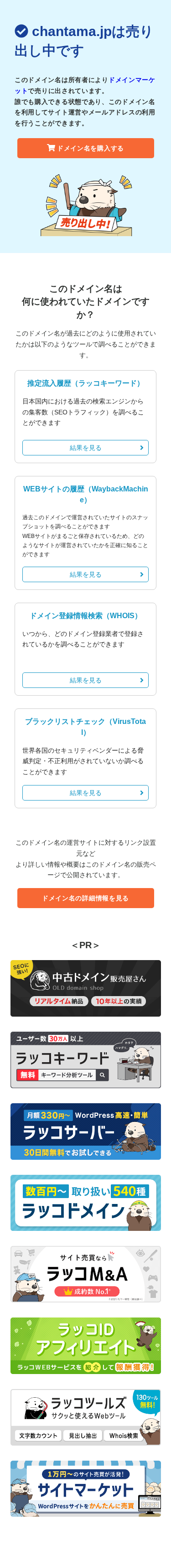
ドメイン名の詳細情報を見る (85, 898)
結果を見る (86, 447)
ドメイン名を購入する (90, 148)
